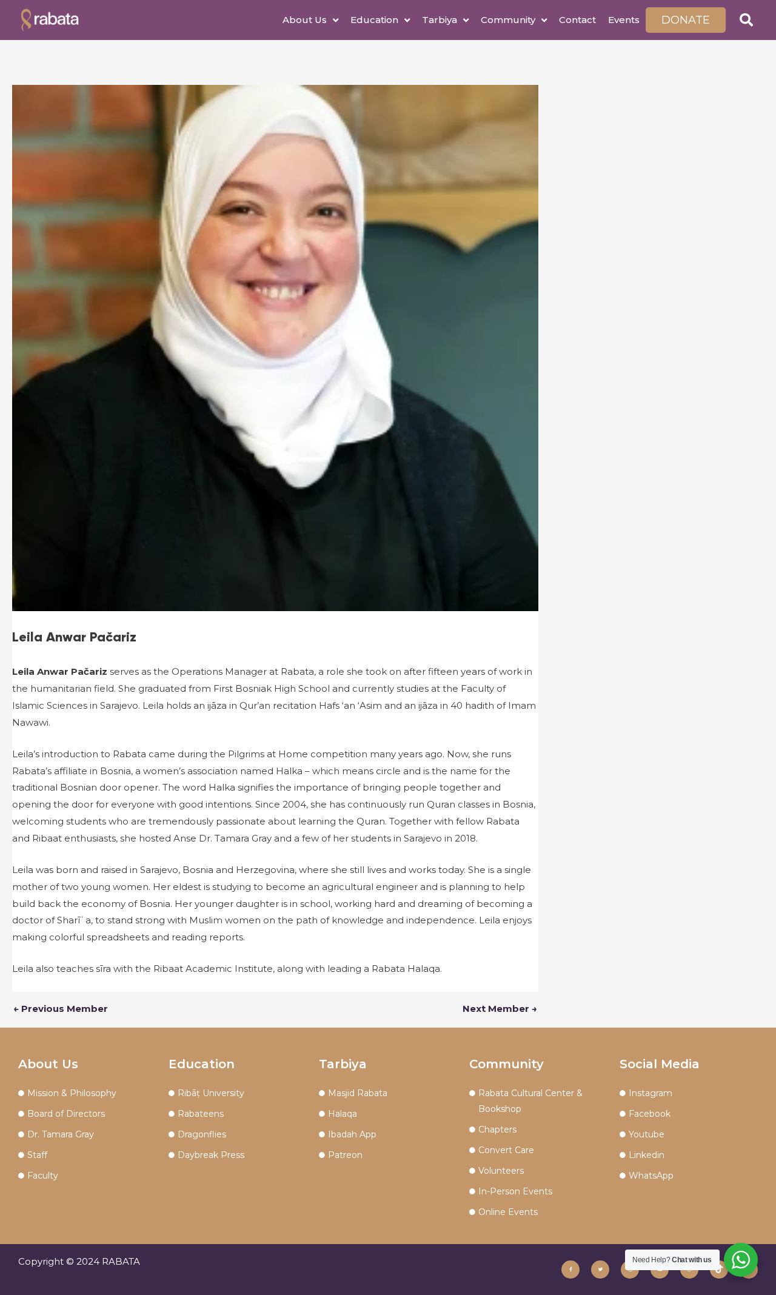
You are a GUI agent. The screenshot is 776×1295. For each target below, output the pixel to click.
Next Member (500, 1008)
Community (508, 19)
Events (624, 19)
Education (374, 19)
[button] (746, 20)
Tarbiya (439, 19)
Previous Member (60, 1008)
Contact (577, 19)
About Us (305, 19)
